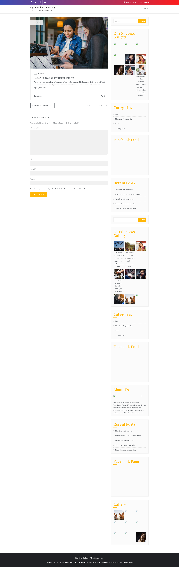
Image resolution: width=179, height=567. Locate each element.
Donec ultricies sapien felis (125, 204)
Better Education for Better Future (128, 194)
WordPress (106, 562)
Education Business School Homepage (89, 558)
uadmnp (39, 96)
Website (33, 179)
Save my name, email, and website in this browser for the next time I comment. (63, 189)
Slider (117, 124)
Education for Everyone (96, 105)
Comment (34, 128)
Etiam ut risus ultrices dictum (125, 209)
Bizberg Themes (128, 562)
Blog (116, 114)
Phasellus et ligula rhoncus (43, 105)
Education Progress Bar (123, 119)
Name (33, 159)
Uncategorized (120, 129)
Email (33, 169)
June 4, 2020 (39, 73)
